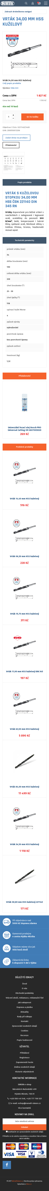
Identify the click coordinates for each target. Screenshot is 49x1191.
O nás (24, 988)
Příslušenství (10, 145)
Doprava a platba (25, 1007)
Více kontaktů (24, 1108)
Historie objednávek (24, 1072)
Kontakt (24, 1021)
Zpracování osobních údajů (24, 1026)
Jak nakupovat (24, 1002)
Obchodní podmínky (24, 993)
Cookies (24, 1031)
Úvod (24, 984)
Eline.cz (29, 1184)
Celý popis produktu (12, 83)
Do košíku (34, 117)
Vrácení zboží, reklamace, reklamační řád (24, 998)
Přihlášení (24, 1053)
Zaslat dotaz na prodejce (16, 138)
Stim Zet (14, 88)
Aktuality (25, 1012)
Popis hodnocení (24, 1040)
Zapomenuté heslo (24, 1062)
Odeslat (24, 1127)
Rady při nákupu (24, 1016)
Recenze (24, 1035)
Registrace (25, 1057)
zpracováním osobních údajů (31, 1132)
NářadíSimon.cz (17, 1181)
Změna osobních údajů (24, 1067)
